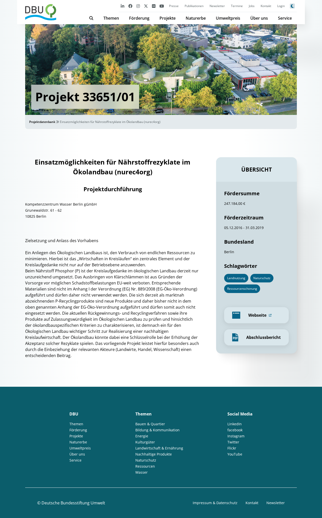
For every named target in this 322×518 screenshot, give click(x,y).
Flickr (231, 448)
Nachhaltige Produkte (153, 454)
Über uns (259, 18)
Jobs (252, 6)
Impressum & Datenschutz (215, 502)
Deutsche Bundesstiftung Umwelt (73, 503)
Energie (141, 436)
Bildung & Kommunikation (157, 430)
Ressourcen (145, 466)
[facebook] (130, 6)
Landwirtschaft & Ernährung (159, 448)
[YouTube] (161, 6)
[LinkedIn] (122, 6)
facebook (235, 430)
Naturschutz (145, 460)
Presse (174, 6)
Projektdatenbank (42, 122)
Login (281, 6)
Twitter (233, 442)
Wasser (141, 472)
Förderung (139, 18)
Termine (237, 6)
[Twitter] (146, 6)
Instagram (236, 436)
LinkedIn (234, 424)
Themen (111, 18)
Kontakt (266, 6)
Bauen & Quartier (150, 424)
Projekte (167, 18)
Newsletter (217, 6)
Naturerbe (196, 18)
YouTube (234, 454)
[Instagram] (138, 6)
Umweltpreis (228, 18)
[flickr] (153, 6)
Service (285, 18)
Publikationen (194, 6)
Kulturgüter (145, 442)
